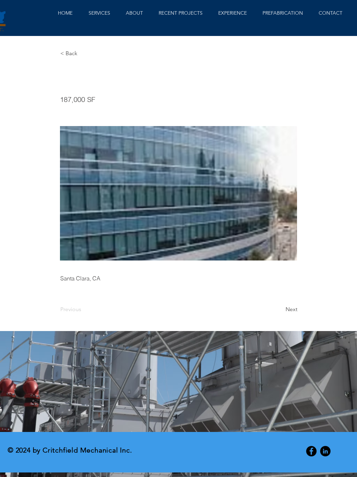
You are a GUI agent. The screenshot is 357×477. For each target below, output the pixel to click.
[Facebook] (311, 451)
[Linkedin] (325, 451)
